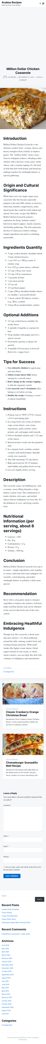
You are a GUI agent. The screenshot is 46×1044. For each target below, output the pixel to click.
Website (6, 856)
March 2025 (6, 994)
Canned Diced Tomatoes (10, 909)
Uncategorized (8, 672)
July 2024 (5, 1014)
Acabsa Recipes (12, 2)
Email (6, 846)
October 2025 (7, 971)
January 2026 (6, 961)
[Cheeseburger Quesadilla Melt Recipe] (23, 744)
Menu (43, 3)
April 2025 (5, 991)
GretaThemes (23, 1039)
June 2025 (5, 984)
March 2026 (6, 955)
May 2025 (5, 987)
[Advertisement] (23, 37)
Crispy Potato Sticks (9, 919)
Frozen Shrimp (7, 912)
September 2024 (8, 1007)
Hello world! (26, 934)
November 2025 (7, 968)
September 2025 (8, 975)
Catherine (12, 77)
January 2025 (6, 1001)
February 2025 (7, 997)
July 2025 (5, 981)
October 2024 (7, 1004)
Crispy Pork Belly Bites (9, 916)
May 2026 (5, 948)
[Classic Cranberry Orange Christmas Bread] (23, 693)
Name (6, 836)
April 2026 (5, 952)
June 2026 (5, 945)
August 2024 (6, 1010)
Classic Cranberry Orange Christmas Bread (22, 713)
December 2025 (7, 965)
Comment (7, 805)
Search (4, 896)
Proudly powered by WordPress (16, 1037)
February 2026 (7, 958)
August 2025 (6, 978)
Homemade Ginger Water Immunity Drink (16, 922)
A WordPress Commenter (10, 934)
